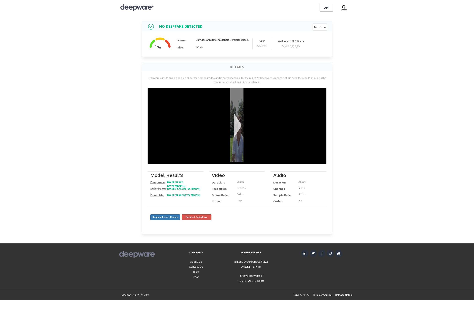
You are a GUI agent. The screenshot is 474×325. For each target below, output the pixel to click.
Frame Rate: (220, 195)
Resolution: (219, 189)
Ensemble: (157, 195)
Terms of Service (322, 295)
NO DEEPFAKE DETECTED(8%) (183, 188)
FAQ (196, 276)
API (326, 7)
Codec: (216, 201)
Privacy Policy (301, 295)
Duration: (218, 182)
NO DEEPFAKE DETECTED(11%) (176, 184)
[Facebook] (321, 253)
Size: (180, 47)
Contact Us (196, 266)
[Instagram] (330, 253)
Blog (196, 271)
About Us (196, 261)
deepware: (157, 182)
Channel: (279, 189)
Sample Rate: (282, 195)
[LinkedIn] (304, 253)
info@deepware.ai (251, 275)
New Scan (320, 26)
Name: (181, 40)
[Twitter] (313, 253)
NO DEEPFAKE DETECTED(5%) (183, 195)
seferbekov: (158, 191)
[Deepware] (137, 7)
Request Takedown (197, 217)
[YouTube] (338, 253)
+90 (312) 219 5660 (251, 280)
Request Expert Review (165, 217)
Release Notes (343, 295)
